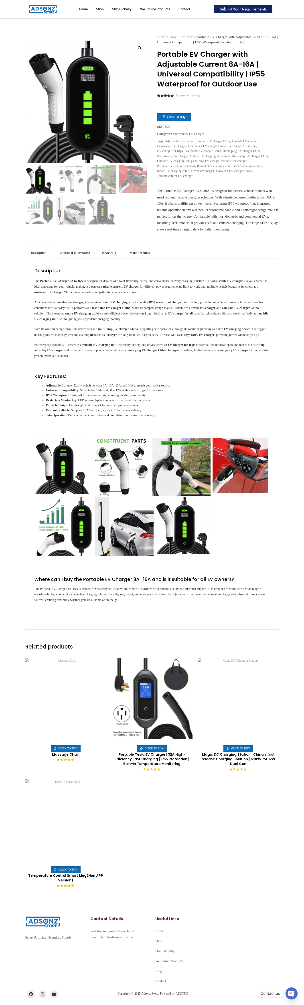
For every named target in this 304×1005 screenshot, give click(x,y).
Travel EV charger (202, 171)
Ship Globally (122, 9)
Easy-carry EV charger (171, 146)
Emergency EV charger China (207, 146)
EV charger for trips (170, 151)
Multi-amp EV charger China (249, 156)
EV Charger (196, 134)
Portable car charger (234, 161)
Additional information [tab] (74, 252)
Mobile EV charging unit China (210, 156)
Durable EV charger (244, 141)
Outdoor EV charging (170, 161)
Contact (184, 9)
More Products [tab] (140, 252)
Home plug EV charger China (241, 151)
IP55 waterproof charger (172, 156)
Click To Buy (176, 117)
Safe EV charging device (247, 166)
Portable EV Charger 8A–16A (176, 166)
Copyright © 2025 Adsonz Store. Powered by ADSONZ (153, 993)
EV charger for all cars (241, 146)
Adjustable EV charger (179, 141)
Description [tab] (38, 252)
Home (83, 9)
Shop (100, 9)
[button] (140, 48)
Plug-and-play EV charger (202, 161)
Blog (158, 971)
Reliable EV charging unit (213, 166)
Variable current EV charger (175, 176)
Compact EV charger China (213, 141)
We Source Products (155, 9)
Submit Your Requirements (243, 9)
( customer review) (187, 95)
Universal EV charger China (234, 171)
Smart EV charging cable (173, 171)
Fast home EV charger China (202, 151)
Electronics (180, 134)
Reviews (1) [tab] (110, 252)
